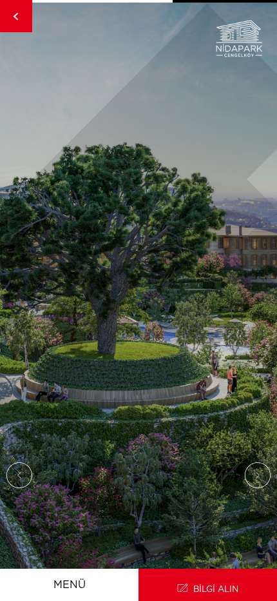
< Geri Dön (16, 16)
